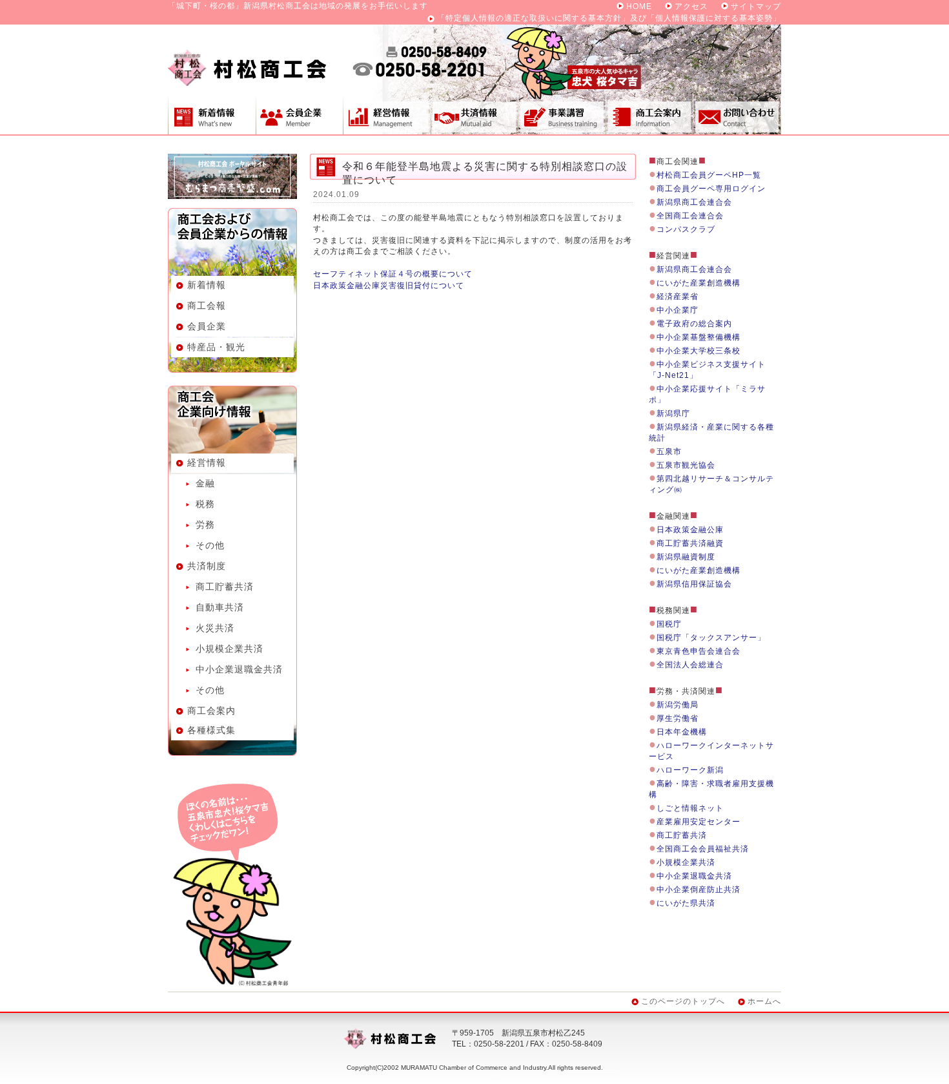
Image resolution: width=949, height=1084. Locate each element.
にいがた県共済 (686, 903)
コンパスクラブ (686, 229)
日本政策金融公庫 (690, 529)
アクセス (691, 6)
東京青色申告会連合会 (698, 651)
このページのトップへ (683, 1001)
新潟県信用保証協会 (694, 584)
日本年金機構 (682, 731)
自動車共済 (220, 607)
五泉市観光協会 (686, 465)
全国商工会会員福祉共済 (703, 848)
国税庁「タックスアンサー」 (711, 637)
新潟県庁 (673, 413)
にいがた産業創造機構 (698, 282)
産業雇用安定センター (698, 821)
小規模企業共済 (229, 648)
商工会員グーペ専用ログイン (711, 188)
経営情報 (387, 114)
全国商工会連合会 (690, 215)
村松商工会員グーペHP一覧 (709, 175)
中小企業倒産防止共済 (698, 889)
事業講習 (562, 114)
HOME (639, 6)
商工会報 (206, 305)
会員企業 (299, 114)
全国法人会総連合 (690, 664)
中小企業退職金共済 (239, 669)
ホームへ (764, 1001)
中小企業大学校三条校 (698, 350)
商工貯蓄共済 (225, 586)
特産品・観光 (216, 347)
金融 (205, 483)
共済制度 (474, 114)
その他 (210, 545)
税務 (205, 504)
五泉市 (669, 451)
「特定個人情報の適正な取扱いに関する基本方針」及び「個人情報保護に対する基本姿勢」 (609, 18)
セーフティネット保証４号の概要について (393, 273)
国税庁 (669, 624)
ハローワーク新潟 (690, 770)
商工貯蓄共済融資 (690, 543)
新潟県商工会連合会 (694, 202)
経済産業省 (678, 296)
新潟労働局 (678, 704)
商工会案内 (649, 114)
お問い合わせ (737, 114)
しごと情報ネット (690, 808)
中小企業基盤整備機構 (698, 337)
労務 (205, 524)
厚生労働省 (678, 718)
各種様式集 (211, 730)
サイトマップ (756, 6)
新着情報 (212, 114)
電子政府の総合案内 (694, 323)
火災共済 (215, 628)
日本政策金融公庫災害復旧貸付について (388, 285)
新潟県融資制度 (686, 556)
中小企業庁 (678, 310)
